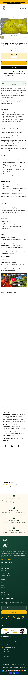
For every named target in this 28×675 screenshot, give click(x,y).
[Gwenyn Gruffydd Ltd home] (5, 543)
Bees (2, 585)
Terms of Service (5, 573)
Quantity (14, 54)
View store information (8, 78)
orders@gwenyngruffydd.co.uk (12, 645)
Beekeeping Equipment (7, 583)
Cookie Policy (22, 667)
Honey (3, 587)
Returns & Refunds (5, 568)
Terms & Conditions (14, 667)
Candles (3, 590)
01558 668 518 (8, 640)
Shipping (12, 50)
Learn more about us (7, 559)
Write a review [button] (14, 486)
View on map (8, 659)
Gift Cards (3, 592)
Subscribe (14, 612)
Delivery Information (6, 566)
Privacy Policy (4, 571)
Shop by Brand (5, 595)
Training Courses (5, 575)
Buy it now (14, 67)
